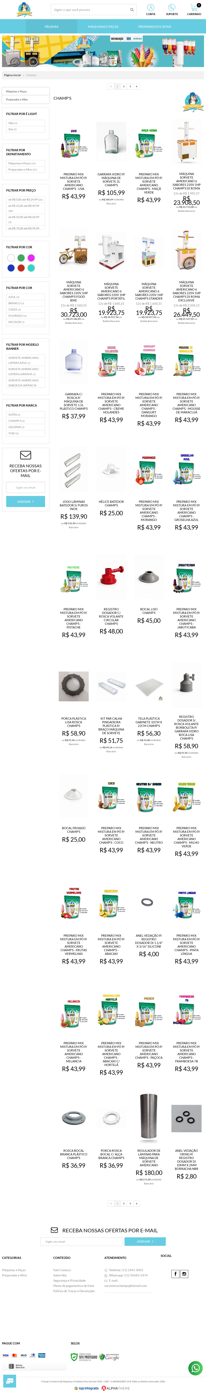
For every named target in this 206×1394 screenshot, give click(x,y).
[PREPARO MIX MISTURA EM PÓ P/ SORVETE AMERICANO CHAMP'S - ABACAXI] (111, 926)
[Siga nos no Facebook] (175, 1274)
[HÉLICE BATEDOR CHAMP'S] (111, 492)
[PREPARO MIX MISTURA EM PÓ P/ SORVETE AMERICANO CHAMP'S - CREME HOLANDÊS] (111, 385)
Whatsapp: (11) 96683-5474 (128, 1275)
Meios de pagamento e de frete (73, 1285)
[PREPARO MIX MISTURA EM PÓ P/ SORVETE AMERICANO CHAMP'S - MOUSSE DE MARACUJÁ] (186, 385)
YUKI (13, 433)
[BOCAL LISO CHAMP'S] (149, 600)
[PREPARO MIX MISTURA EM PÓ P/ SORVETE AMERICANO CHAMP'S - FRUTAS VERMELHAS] (74, 926)
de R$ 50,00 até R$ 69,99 (23, 219)
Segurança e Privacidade (69, 1280)
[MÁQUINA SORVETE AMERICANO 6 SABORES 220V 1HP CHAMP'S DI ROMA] (186, 165)
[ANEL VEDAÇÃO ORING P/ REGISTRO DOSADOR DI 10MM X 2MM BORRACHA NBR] (186, 1141)
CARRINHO (194, 10)
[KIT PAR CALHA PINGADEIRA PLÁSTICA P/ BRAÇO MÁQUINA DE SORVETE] (111, 709)
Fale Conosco (62, 1270)
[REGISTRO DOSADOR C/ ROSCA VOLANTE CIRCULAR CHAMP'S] (111, 600)
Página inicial (12, 75)
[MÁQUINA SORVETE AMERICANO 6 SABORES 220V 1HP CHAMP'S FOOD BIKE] (74, 275)
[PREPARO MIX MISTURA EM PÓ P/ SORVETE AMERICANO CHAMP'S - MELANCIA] (74, 1034)
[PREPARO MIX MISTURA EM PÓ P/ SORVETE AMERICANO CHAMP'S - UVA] (74, 165)
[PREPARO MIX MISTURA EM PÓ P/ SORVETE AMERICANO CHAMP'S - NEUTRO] (149, 818)
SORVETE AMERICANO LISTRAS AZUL (23, 360)
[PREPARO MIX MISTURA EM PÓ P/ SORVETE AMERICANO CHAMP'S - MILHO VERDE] (186, 818)
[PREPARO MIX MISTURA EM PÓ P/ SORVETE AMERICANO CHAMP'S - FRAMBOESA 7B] (186, 1034)
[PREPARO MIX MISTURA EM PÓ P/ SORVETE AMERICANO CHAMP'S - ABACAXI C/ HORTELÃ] (111, 1034)
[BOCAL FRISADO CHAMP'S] (74, 818)
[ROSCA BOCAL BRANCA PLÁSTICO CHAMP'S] (74, 1141)
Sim (12, 129)
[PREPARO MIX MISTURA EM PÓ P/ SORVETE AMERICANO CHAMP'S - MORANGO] (149, 492)
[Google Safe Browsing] (109, 1356)
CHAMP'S (16, 420)
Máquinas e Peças (22, 163)
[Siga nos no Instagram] (184, 1274)
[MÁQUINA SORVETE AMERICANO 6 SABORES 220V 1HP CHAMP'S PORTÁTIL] (111, 275)
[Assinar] (25, 501)
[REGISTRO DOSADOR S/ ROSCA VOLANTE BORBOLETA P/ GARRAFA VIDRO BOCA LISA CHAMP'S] (186, 709)
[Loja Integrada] (86, 1388)
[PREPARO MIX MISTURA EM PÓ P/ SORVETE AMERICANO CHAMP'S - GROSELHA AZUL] (186, 492)
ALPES (14, 414)
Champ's (31, 75)
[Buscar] (132, 9)
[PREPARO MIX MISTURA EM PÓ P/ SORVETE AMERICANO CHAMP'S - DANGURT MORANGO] (149, 385)
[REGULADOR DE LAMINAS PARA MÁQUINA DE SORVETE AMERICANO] (149, 1141)
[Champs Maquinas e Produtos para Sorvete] (24, 9)
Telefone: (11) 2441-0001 (125, 1270)
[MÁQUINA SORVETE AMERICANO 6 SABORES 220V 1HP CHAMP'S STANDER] (149, 275)
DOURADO (17, 315)
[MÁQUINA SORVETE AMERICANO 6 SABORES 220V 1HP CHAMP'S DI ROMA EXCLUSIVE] (186, 275)
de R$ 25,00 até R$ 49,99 (23, 208)
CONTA (150, 14)
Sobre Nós (60, 1275)
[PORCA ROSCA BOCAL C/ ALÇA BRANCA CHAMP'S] (111, 1141)
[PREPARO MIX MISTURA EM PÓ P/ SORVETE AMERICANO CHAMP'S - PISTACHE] (74, 600)
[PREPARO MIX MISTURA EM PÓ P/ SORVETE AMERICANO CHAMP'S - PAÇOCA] (149, 1034)
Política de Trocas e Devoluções (74, 1291)
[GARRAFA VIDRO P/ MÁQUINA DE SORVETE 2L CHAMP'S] (111, 165)
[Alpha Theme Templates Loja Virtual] (116, 1388)
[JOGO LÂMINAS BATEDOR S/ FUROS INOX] (74, 492)
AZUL (13, 297)
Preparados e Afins (22, 169)
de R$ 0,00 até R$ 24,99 (25, 199)
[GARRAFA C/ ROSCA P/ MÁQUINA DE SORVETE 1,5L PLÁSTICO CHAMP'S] (74, 385)
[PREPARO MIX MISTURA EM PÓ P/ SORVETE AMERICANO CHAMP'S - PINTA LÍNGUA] (186, 926)
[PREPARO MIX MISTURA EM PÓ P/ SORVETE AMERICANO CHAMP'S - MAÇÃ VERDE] (149, 165)
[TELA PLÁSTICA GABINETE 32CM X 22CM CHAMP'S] (149, 709)
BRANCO (16, 303)
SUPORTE (172, 14)
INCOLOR (16, 322)
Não (12, 123)
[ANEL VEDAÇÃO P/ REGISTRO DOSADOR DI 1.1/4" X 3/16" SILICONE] (149, 926)
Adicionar (76, 210)
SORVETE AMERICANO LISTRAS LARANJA (23, 371)
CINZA (14, 309)
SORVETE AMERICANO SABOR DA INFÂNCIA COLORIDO (23, 385)
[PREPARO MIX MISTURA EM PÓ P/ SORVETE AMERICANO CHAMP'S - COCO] (111, 818)
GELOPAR (16, 427)
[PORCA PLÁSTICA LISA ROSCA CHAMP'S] (74, 709)
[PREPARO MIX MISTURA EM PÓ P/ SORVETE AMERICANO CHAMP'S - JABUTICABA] (186, 600)
